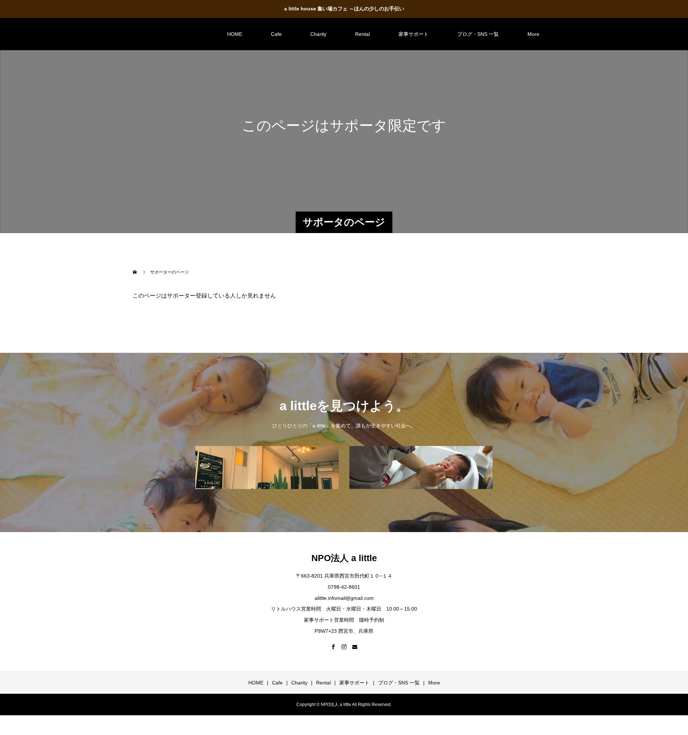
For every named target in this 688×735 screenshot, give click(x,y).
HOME (234, 34)
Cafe (276, 34)
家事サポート (413, 34)
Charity (318, 34)
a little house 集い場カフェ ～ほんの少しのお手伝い (344, 8)
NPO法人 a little (165, 34)
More (533, 34)
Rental (362, 34)
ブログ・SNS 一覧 (478, 34)
